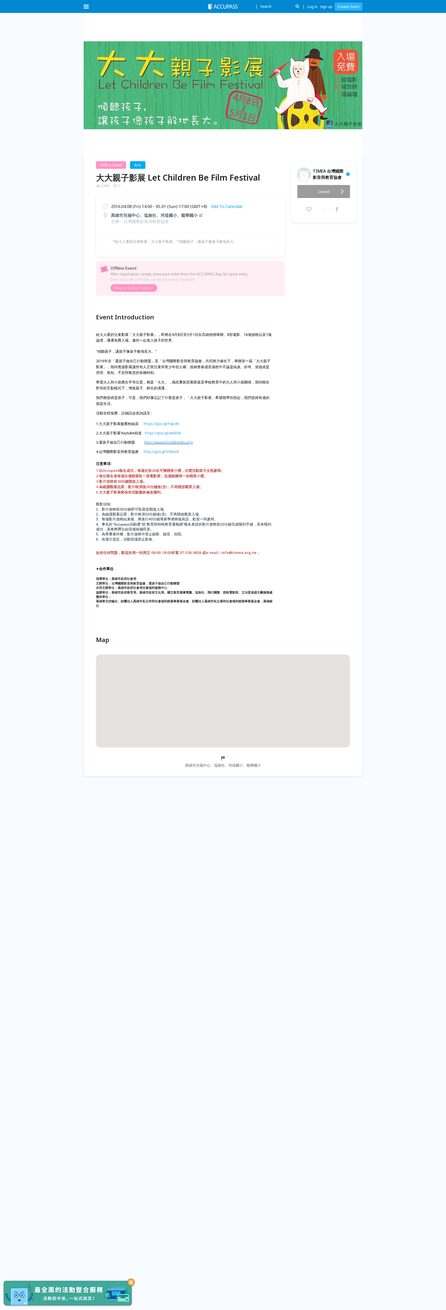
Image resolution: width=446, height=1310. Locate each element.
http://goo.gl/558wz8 (161, 451)
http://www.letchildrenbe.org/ (168, 442)
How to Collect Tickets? (134, 288)
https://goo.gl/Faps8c (162, 423)
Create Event (349, 6)
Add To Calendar (227, 206)
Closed (323, 191)
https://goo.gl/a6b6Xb (163, 432)
